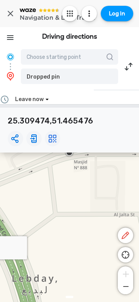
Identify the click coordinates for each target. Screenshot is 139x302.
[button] (69, 76)
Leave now (29, 99)
